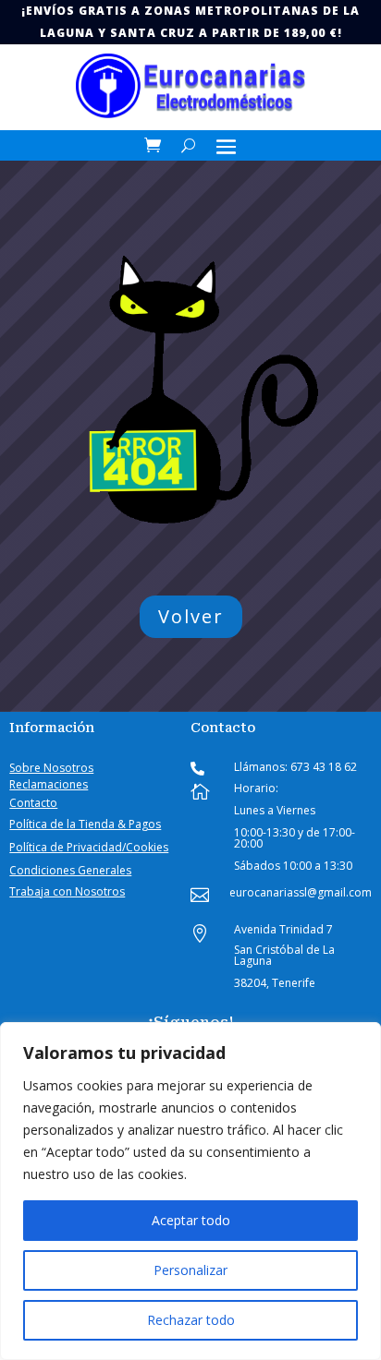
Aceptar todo (191, 1220)
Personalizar (190, 1270)
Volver (191, 616)
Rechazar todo (191, 1320)
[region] (190, 1191)
